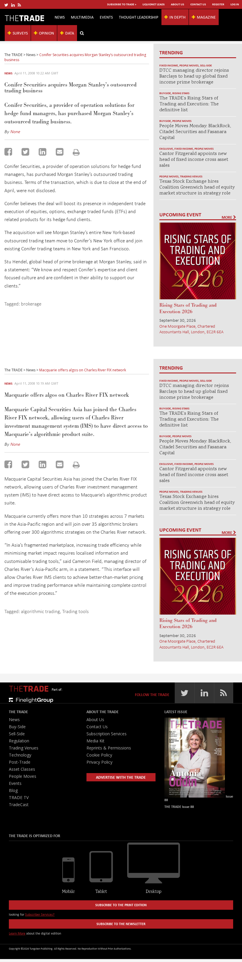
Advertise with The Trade (121, 777)
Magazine (206, 17)
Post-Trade (19, 762)
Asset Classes (22, 769)
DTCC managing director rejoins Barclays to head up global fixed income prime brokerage (194, 76)
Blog (13, 790)
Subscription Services (106, 733)
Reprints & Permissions (108, 748)
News (60, 17)
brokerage (31, 303)
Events (106, 17)
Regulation (19, 741)
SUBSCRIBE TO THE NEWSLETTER (121, 924)
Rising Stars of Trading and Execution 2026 (188, 308)
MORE (227, 217)
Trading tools (75, 611)
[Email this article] (59, 152)
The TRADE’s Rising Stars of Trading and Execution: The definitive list (189, 104)
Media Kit (95, 741)
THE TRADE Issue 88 (179, 806)
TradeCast (19, 804)
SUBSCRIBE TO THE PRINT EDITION (121, 905)
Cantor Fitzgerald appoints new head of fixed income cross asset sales (193, 160)
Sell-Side (206, 65)
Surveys (20, 33)
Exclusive (166, 149)
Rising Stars (180, 93)
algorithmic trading (40, 611)
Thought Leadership (138, 17)
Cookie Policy (99, 755)
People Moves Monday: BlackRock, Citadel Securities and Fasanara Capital (195, 132)
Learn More (17, 933)
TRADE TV (19, 797)
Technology (20, 755)
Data (69, 33)
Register (218, 4)
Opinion (46, 33)
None (15, 131)
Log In (234, 4)
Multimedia (82, 17)
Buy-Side (165, 93)
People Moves (189, 65)
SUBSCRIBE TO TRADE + (121, 4)
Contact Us (198, 4)
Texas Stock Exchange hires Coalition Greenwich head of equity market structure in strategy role (197, 187)
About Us (177, 4)
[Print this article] (76, 152)
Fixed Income (168, 65)
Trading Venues (191, 176)
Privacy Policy (99, 762)
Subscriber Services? (40, 914)
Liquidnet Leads (154, 4)
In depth (177, 17)
